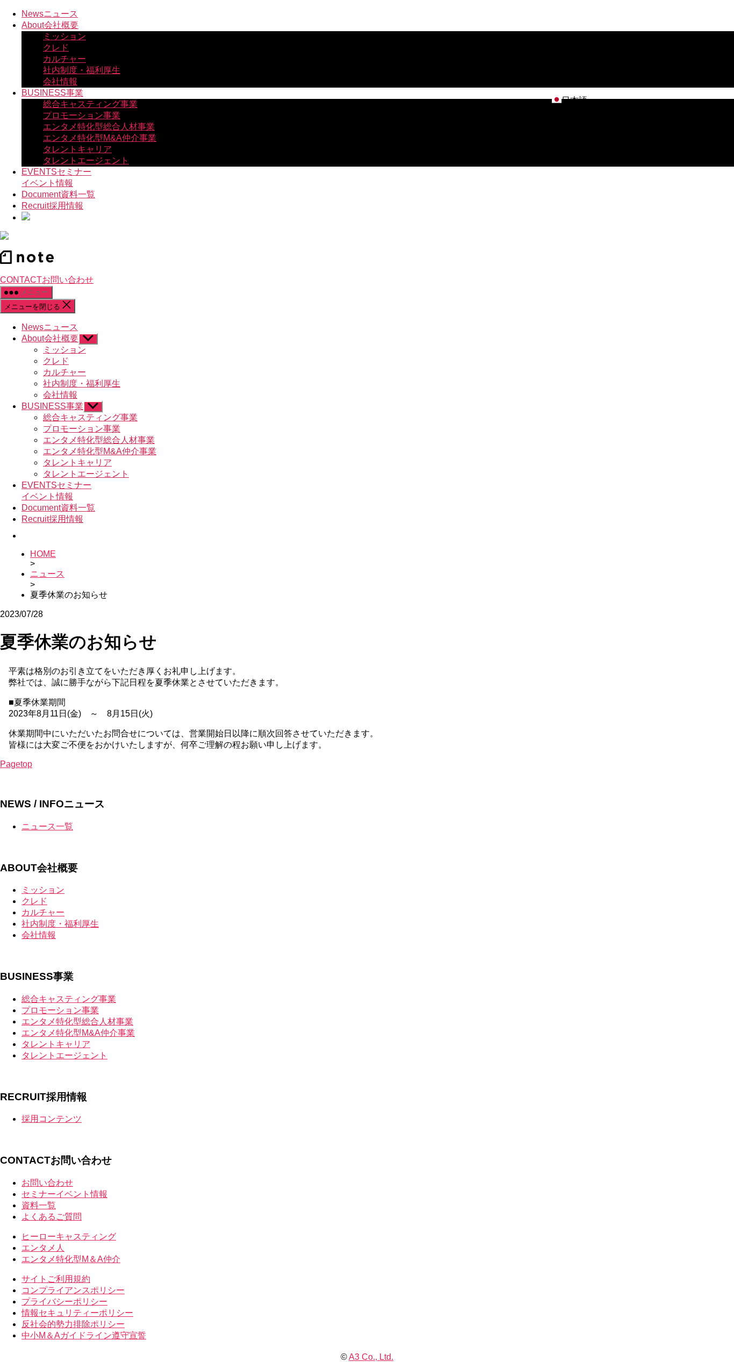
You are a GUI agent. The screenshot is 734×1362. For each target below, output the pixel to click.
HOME (43, 553)
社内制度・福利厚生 (81, 70)
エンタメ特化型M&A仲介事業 (99, 137)
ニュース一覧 (47, 826)
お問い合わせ (47, 1182)
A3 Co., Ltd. (371, 1356)
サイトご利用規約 (55, 1279)
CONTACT (46, 279)
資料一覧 (38, 1205)
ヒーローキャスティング (68, 1236)
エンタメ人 (42, 1247)
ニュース (47, 573)
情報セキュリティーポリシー (77, 1312)
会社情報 (60, 81)
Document (58, 194)
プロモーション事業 (81, 115)
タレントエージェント (86, 160)
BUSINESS (52, 92)
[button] (569, 100)
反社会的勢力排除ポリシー (73, 1324)
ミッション (64, 36)
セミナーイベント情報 (64, 1194)
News (49, 13)
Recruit (52, 205)
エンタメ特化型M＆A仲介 (70, 1259)
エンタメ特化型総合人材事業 (99, 126)
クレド (56, 47)
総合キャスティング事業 (90, 104)
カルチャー (64, 58)
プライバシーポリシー (64, 1301)
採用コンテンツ (51, 1118)
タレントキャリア (77, 149)
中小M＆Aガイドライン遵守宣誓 (83, 1335)
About (49, 25)
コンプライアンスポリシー (73, 1290)
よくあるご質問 (51, 1216)
